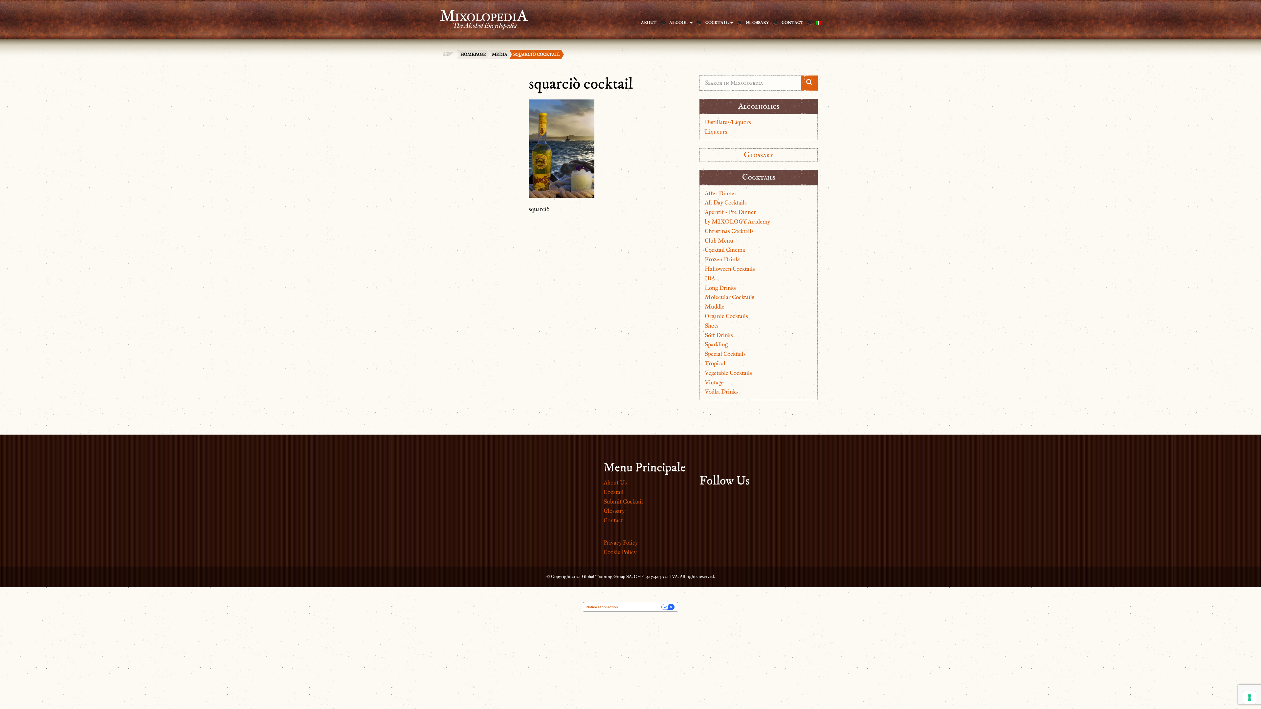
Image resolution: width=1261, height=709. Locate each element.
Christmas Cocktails (729, 231)
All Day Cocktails (726, 202)
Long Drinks (720, 287)
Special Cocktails (725, 353)
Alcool (679, 22)
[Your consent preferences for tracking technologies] (1249, 697)
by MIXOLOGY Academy (737, 221)
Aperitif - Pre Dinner (730, 212)
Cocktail (717, 22)
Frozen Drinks (723, 259)
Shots (712, 325)
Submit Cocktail (623, 501)
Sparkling (716, 344)
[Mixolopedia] (480, 15)
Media (499, 54)
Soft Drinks (719, 335)
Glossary (757, 22)
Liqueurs (716, 131)
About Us (615, 482)
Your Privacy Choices (642, 607)
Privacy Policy (621, 542)
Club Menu (719, 240)
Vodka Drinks (721, 391)
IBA (710, 278)
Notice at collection (602, 607)
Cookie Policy (620, 552)
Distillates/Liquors (728, 122)
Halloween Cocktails (730, 268)
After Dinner (721, 193)
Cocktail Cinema (725, 249)
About (648, 22)
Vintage (714, 382)
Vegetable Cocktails (728, 372)
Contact (792, 22)
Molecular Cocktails (729, 297)
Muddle (714, 306)
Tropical (715, 363)
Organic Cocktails (726, 316)
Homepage (473, 54)
